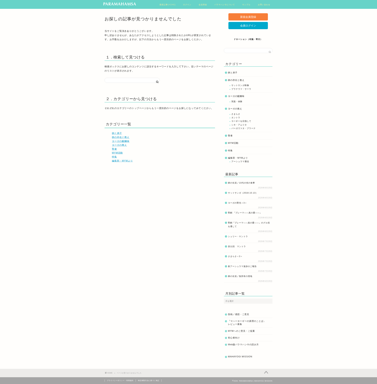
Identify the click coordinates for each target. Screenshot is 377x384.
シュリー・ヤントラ (238, 236)
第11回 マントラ (237, 246)
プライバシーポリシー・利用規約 (120, 380)
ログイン (187, 4)
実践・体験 (236, 101)
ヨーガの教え (119, 145)
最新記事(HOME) (167, 4)
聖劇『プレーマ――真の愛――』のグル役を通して (249, 225)
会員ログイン (248, 25)
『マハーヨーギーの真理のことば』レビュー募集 (247, 322)
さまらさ (235, 114)
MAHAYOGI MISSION (240, 356)
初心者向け (234, 337)
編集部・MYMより (122, 161)
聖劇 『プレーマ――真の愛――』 (245, 213)
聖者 (114, 149)
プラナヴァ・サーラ (241, 89)
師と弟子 (117, 133)
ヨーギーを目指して (241, 121)
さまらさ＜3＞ (235, 256)
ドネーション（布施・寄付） (248, 39)
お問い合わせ (264, 4)
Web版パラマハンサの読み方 (243, 344)
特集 (114, 157)
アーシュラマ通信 (240, 161)
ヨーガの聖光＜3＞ (237, 203)
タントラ (235, 118)
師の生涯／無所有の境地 (240, 276)
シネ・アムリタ (239, 125)
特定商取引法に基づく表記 (148, 380)
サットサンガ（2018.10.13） (243, 193)
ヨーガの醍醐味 (120, 141)
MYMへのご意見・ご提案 (241, 331)
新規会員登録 (248, 16)
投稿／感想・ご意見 (238, 314)
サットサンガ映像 (240, 85)
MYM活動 (117, 153)
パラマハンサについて (224, 4)
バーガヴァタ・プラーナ (243, 128)
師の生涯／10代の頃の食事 (241, 183)
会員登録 (203, 4)
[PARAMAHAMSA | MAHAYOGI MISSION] (119, 6)
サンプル (246, 4)
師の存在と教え (120, 137)
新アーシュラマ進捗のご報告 (242, 266)
